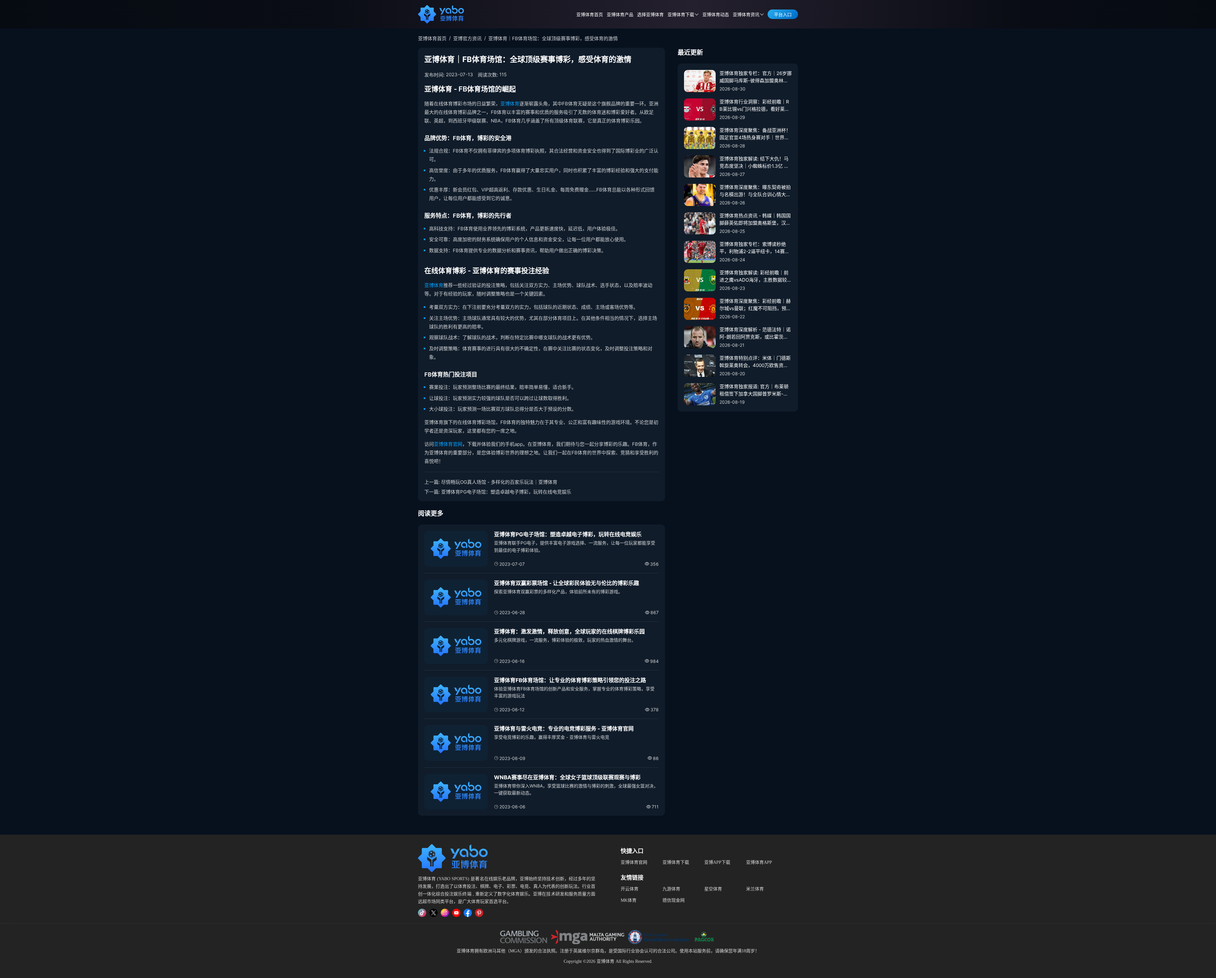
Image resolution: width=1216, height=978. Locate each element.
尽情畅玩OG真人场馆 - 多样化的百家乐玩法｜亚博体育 (499, 482)
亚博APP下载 (717, 862)
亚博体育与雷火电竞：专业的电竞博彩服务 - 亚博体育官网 (564, 729)
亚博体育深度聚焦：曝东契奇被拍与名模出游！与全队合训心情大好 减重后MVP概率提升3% (755, 191)
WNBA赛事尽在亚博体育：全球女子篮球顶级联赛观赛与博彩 (567, 777)
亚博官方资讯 (467, 38)
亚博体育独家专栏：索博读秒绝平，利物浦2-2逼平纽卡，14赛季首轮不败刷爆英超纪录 (754, 248)
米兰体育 (755, 889)
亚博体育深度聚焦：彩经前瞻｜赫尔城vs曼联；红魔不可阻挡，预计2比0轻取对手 (755, 305)
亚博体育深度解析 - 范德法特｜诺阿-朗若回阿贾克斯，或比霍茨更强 (755, 333)
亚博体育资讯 (746, 14)
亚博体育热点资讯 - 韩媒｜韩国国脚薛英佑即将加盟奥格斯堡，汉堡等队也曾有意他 (755, 220)
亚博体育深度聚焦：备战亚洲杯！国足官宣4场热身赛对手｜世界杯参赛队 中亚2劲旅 (755, 134)
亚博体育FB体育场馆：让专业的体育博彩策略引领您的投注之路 (570, 680)
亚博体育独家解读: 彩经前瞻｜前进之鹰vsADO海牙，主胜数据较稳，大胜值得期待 (753, 276)
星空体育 (713, 889)
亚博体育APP (759, 862)
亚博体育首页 (589, 14)
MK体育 (628, 900)
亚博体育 (509, 104)
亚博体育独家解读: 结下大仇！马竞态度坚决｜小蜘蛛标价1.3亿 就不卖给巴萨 (754, 163)
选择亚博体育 (650, 14)
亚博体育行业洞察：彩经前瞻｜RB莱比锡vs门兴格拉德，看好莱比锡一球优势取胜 (754, 106)
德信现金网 (673, 900)
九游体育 (671, 889)
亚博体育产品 (620, 14)
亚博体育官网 (448, 444)
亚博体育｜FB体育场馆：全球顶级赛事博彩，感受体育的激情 (553, 38)
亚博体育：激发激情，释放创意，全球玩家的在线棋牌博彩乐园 (569, 631)
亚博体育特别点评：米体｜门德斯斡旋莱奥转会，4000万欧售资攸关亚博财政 (755, 362)
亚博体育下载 (675, 862)
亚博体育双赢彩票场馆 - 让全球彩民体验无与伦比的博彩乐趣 (566, 583)
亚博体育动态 (715, 14)
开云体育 (629, 889)
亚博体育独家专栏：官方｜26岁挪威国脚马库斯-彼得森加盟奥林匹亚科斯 (755, 77)
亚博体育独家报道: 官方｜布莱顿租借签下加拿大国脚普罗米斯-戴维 (753, 390)
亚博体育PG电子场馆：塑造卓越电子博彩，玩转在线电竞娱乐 (506, 492)
